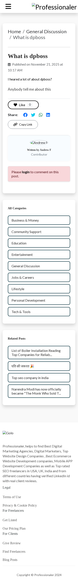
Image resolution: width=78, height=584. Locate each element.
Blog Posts (10, 560)
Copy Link (25, 124)
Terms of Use (12, 497)
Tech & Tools (21, 312)
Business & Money (25, 220)
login (26, 172)
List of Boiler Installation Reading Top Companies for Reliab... (36, 352)
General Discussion (46, 31)
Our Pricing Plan (14, 528)
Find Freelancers (14, 551)
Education (18, 243)
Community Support (26, 232)
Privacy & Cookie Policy (20, 505)
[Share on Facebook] (25, 115)
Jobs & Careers (22, 277)
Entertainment (22, 254)
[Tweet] (33, 115)
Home (14, 31)
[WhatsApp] (41, 115)
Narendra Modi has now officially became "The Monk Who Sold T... (36, 391)
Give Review (12, 543)
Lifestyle (17, 289)
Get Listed (10, 520)
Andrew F (45, 149)
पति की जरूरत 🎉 (22, 366)
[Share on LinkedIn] (48, 115)
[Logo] (8, 436)
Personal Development (28, 300)
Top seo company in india (30, 378)
